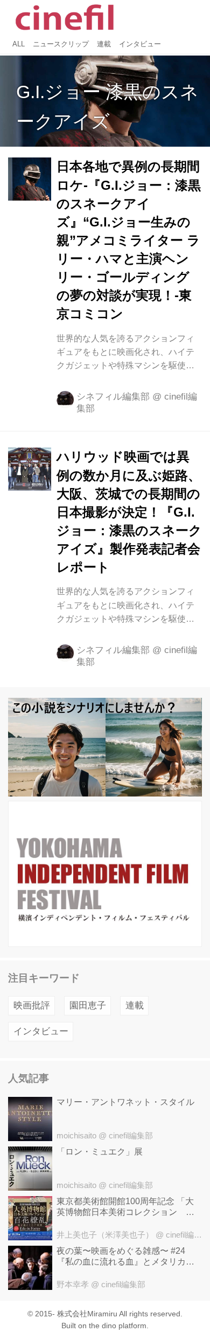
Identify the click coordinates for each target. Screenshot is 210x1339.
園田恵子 (87, 1005)
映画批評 (31, 1005)
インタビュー (40, 1031)
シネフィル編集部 (113, 397)
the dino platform (117, 1326)
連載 (134, 1005)
